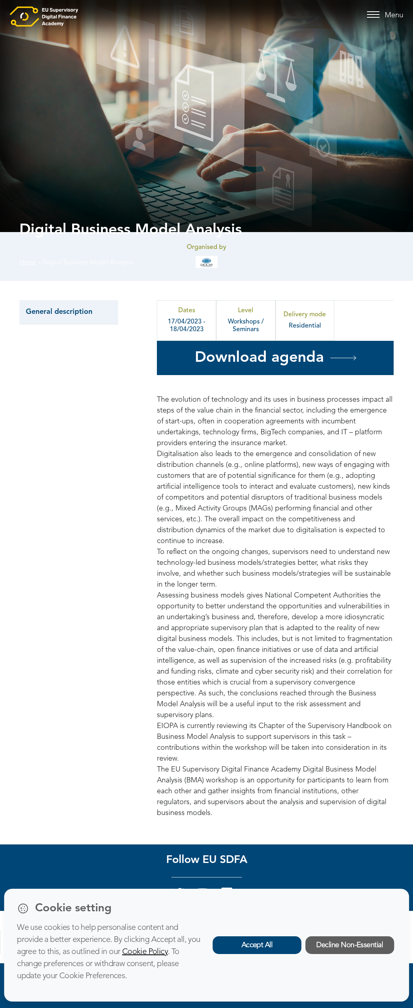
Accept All (257, 945)
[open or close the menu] (374, 15)
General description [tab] (59, 311)
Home (27, 262)
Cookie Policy (145, 952)
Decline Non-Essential (349, 945)
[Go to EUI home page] (44, 16)
